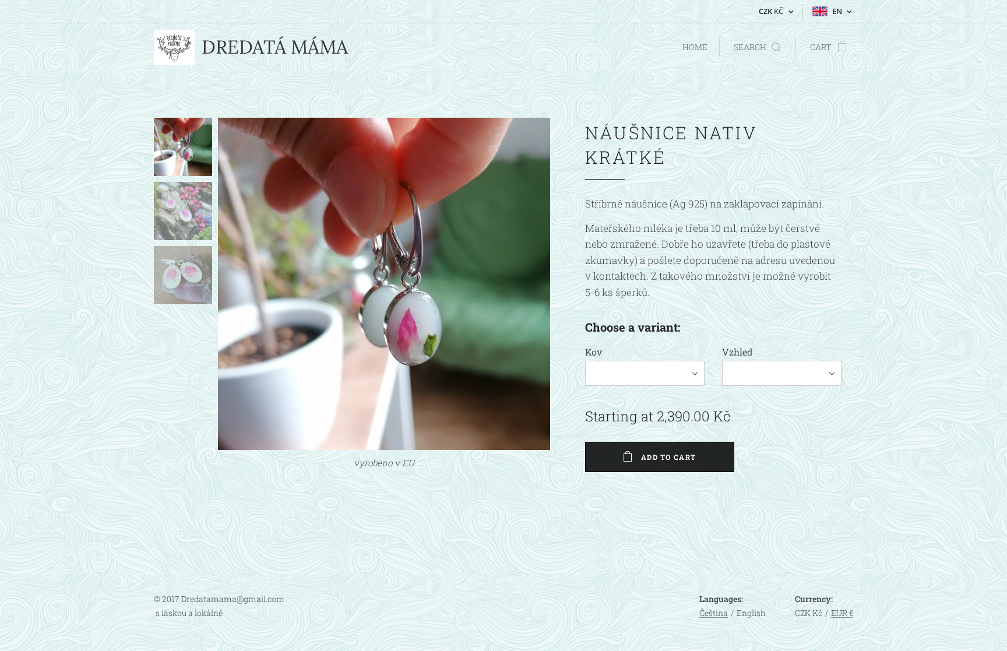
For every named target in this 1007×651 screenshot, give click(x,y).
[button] (757, 47)
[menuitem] (693, 47)
